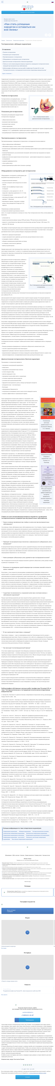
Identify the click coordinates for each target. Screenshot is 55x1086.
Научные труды (46, 855)
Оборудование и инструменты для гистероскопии (16, 59)
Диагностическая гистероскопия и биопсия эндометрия (18, 61)
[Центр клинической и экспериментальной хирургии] (27, 1065)
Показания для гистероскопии (11, 54)
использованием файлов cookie (37, 1073)
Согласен (27, 1077)
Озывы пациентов (29, 855)
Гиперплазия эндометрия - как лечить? (13, 837)
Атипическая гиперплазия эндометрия (13, 833)
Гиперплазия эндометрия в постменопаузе (37, 835)
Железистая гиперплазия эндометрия (36, 833)
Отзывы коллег (38, 855)
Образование (8, 855)
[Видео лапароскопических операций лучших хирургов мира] (26, 1065)
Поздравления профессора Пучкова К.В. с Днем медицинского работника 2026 (22, 991)
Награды (22, 855)
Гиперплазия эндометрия (18, 40)
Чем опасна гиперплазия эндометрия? (22, 839)
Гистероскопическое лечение (41, 831)
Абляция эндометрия (25, 831)
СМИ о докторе (15, 855)
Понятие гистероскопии (9, 52)
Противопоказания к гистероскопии (12, 57)
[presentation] (46, 35)
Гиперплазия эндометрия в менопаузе (13, 835)
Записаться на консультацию (27, 12)
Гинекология (9, 40)
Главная (3, 40)
